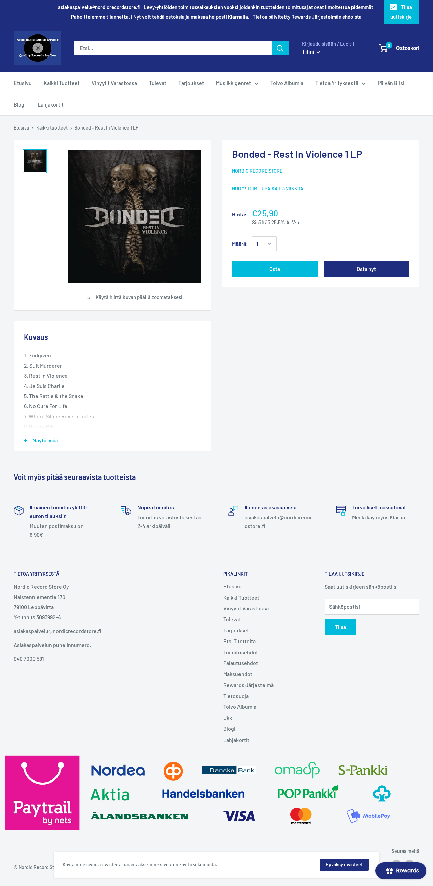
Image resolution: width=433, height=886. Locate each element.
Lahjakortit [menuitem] (51, 104)
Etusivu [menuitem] (23, 82)
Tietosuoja (236, 696)
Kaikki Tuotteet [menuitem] (62, 82)
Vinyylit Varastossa (246, 608)
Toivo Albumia (239, 706)
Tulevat (232, 619)
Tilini (308, 51)
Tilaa (340, 627)
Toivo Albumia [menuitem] (286, 82)
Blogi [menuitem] (20, 104)
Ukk (227, 718)
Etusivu (21, 128)
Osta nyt (366, 268)
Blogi (229, 728)
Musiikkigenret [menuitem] (233, 82)
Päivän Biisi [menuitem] (391, 82)
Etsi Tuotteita (239, 641)
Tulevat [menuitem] (157, 82)
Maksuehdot (237, 674)
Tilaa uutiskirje (401, 12)
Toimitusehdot (240, 652)
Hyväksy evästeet (344, 864)
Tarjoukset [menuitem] (191, 82)
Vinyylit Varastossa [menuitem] (114, 82)
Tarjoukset (236, 630)
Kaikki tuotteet (52, 128)
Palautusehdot (240, 663)
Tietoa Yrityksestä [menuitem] (336, 82)
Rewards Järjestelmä (248, 685)
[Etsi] (280, 48)
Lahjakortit (236, 740)
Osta (274, 268)
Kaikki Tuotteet (241, 597)
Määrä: (240, 243)
